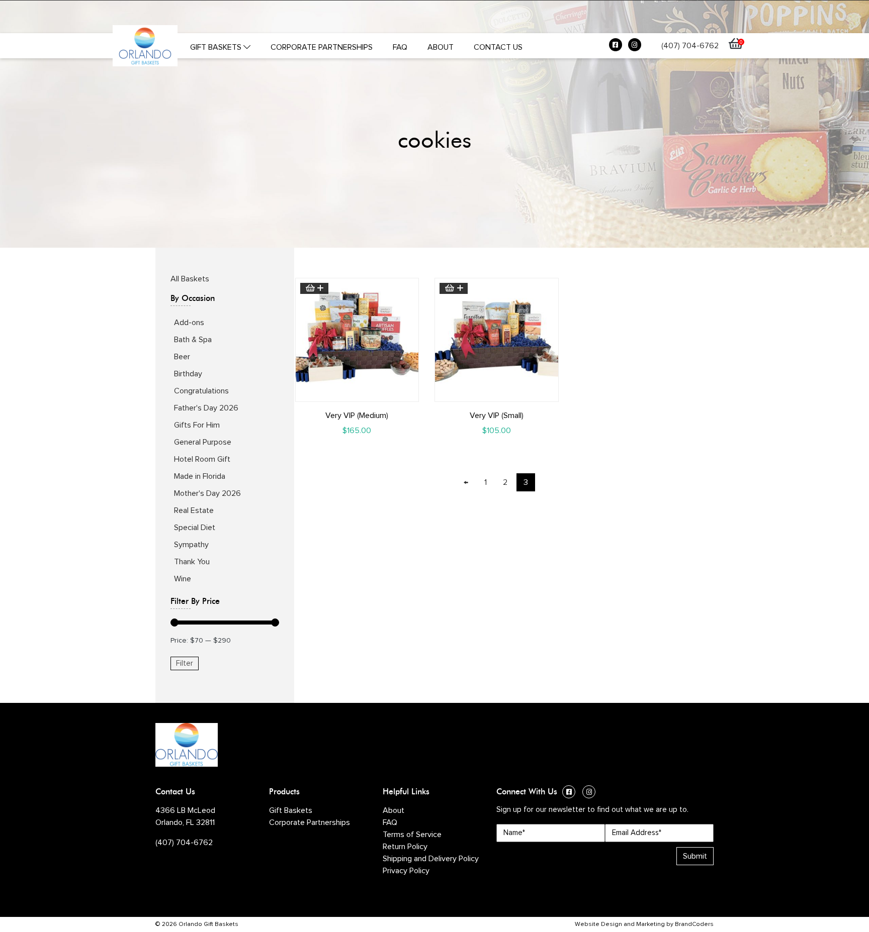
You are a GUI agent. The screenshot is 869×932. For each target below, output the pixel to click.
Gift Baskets (216, 47)
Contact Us (498, 47)
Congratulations (201, 391)
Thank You (192, 562)
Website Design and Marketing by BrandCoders (644, 924)
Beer (182, 357)
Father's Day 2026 (206, 408)
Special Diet (194, 528)
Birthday (188, 374)
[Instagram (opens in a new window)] (634, 47)
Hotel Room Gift (202, 459)
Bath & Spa (193, 340)
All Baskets (189, 279)
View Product (356, 393)
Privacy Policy (406, 871)
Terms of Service (412, 835)
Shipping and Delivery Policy (431, 859)
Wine (182, 579)
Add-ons (189, 323)
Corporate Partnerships (322, 47)
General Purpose (202, 442)
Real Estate (194, 510)
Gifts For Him (197, 425)
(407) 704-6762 (690, 46)
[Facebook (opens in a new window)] (615, 47)
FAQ (400, 47)
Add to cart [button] (314, 288)
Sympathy (191, 545)
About (440, 47)
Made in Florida (199, 476)
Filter (184, 663)
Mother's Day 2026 (207, 493)
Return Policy (405, 847)
